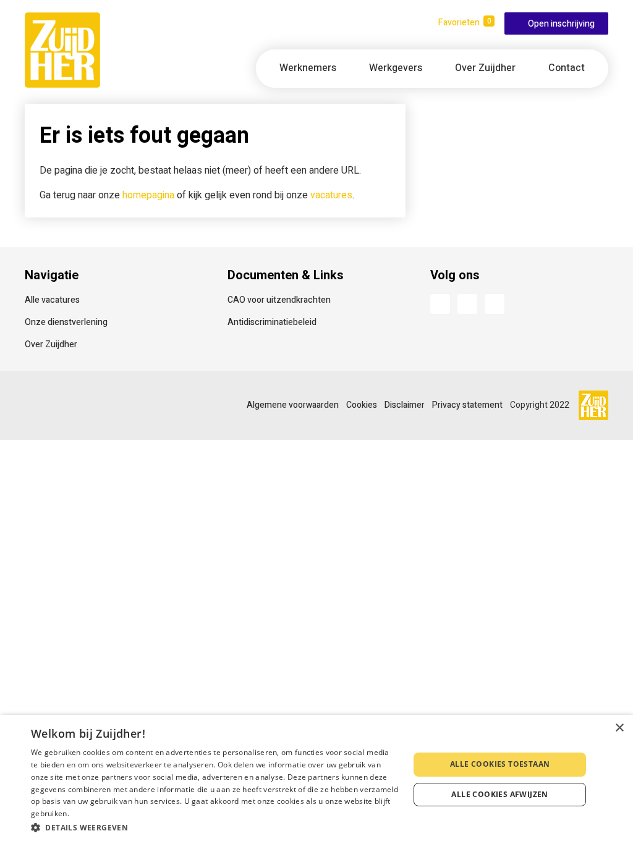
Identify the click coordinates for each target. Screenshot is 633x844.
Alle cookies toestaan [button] (500, 764)
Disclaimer (404, 405)
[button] (214, 827)
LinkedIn (467, 304)
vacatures (331, 195)
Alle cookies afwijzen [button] (499, 794)
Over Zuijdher (51, 344)
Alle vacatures (52, 299)
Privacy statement (467, 405)
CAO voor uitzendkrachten (279, 299)
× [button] (619, 728)
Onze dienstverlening (66, 322)
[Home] (62, 50)
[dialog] (316, 779)
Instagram (494, 304)
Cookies (361, 405)
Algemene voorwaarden (293, 405)
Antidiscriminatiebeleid (271, 322)
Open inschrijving (561, 23)
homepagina (148, 195)
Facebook (440, 304)
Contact (566, 68)
